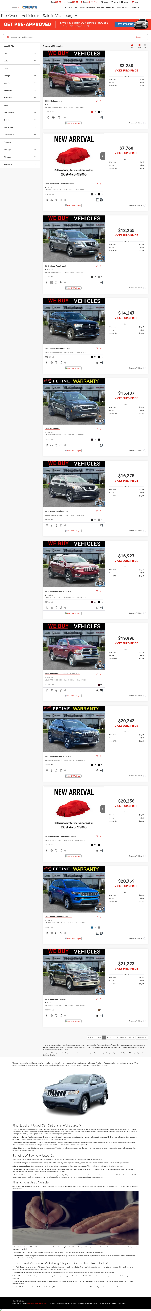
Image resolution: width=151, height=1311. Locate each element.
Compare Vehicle (135, 123)
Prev (99, 1037)
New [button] (70, 7)
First (91, 1037)
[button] (102, 74)
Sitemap (38, 1303)
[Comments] (101, 117)
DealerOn (30, 1303)
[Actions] (101, 101)
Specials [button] (100, 7)
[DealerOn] (18, 1301)
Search (138, 37)
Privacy (44, 1303)
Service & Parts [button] (123, 7)
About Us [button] (135, 7)
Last (130, 1037)
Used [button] (76, 7)
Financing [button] (110, 7)
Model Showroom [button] (87, 7)
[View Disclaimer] (64, 117)
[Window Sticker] (101, 199)
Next (122, 1037)
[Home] (65, 7)
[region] (126, 82)
